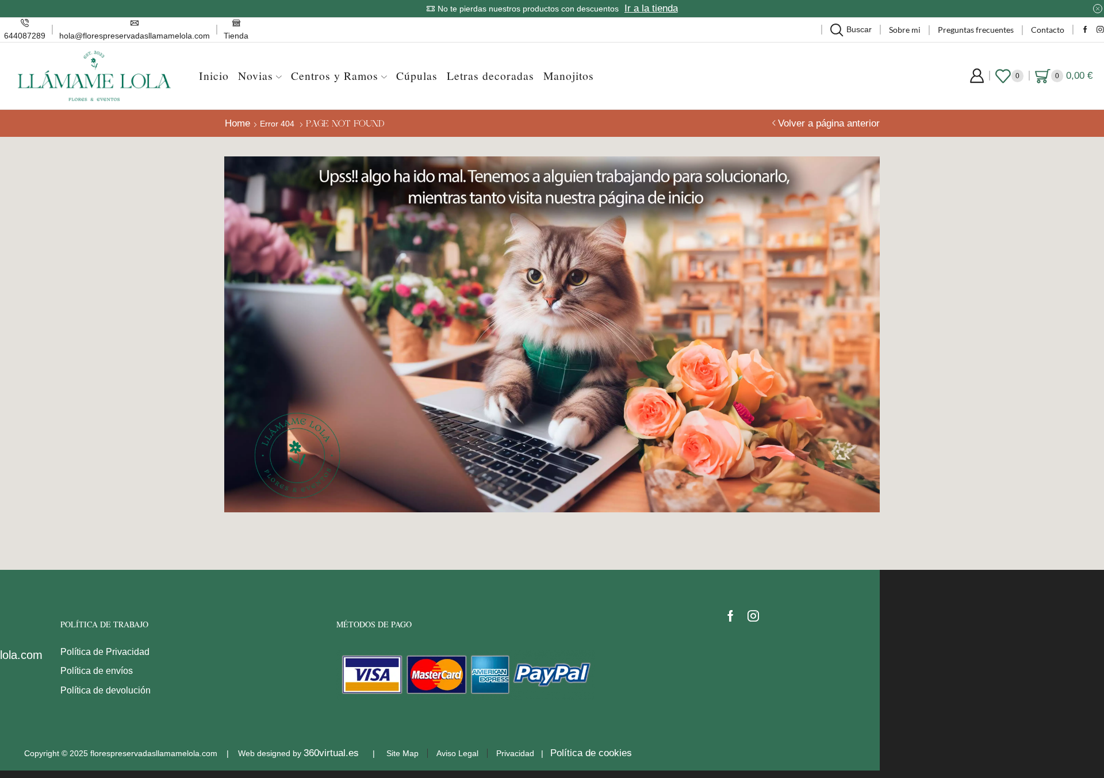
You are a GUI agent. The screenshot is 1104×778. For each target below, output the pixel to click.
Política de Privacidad (105, 652)
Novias (255, 75)
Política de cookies (591, 753)
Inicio (214, 75)
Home (237, 123)
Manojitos (568, 75)
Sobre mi (905, 30)
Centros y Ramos (334, 75)
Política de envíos (96, 671)
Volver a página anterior (829, 123)
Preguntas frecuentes (976, 30)
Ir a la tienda (651, 8)
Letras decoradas (490, 75)
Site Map (402, 753)
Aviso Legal (457, 753)
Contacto (1047, 30)
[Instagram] (1100, 30)
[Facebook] (1085, 30)
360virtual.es (331, 753)
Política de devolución (105, 690)
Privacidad (515, 753)
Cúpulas (417, 75)
